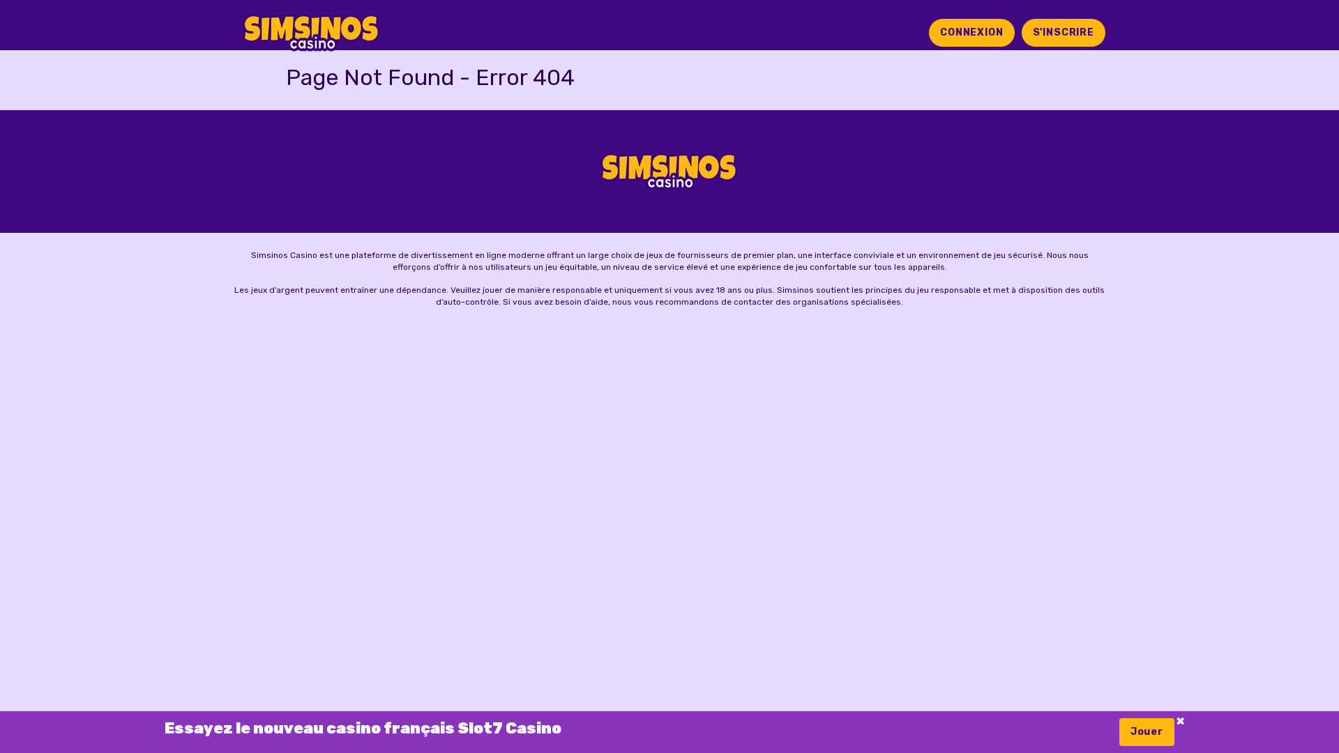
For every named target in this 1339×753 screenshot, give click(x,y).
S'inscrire (1063, 32)
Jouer (1146, 732)
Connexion (972, 32)
